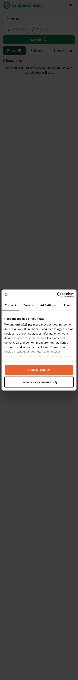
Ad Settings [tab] (48, 305)
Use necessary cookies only (39, 382)
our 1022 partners (27, 324)
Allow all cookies (39, 369)
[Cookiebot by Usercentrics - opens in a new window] (57, 294)
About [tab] (67, 305)
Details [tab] (28, 305)
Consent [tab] (10, 305)
